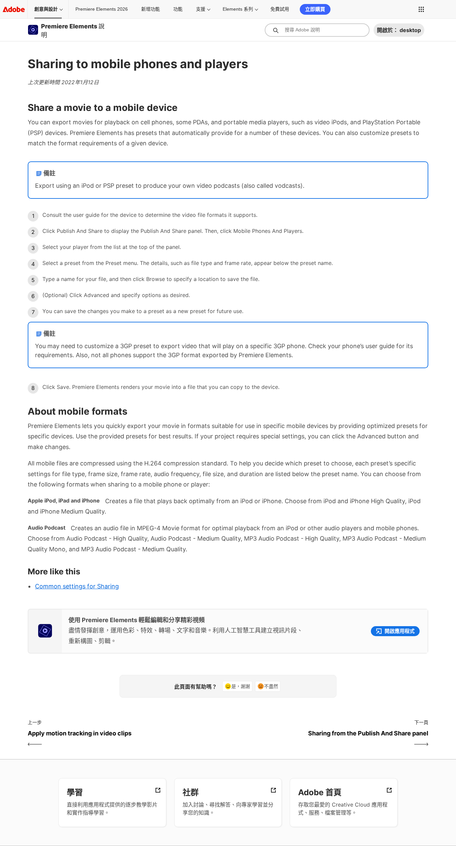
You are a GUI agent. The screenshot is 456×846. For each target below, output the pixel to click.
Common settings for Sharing (77, 586)
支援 (200, 9)
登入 (440, 9)
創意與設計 (46, 9)
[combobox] (317, 30)
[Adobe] (13, 9)
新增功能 (150, 9)
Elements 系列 (238, 9)
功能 (178, 9)
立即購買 (315, 9)
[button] (421, 9)
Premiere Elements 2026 (101, 9)
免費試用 (279, 9)
